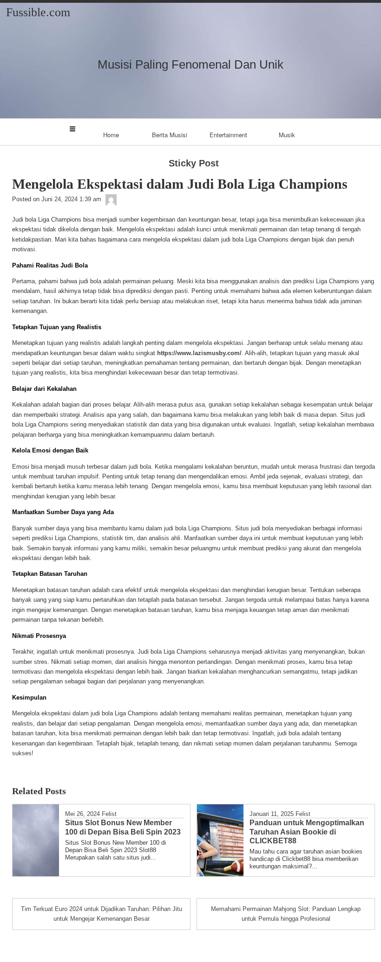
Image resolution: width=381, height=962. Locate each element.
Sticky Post (194, 163)
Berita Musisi (169, 134)
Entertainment (228, 134)
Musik (287, 134)
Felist (109, 813)
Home (111, 134)
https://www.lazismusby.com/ (199, 353)
